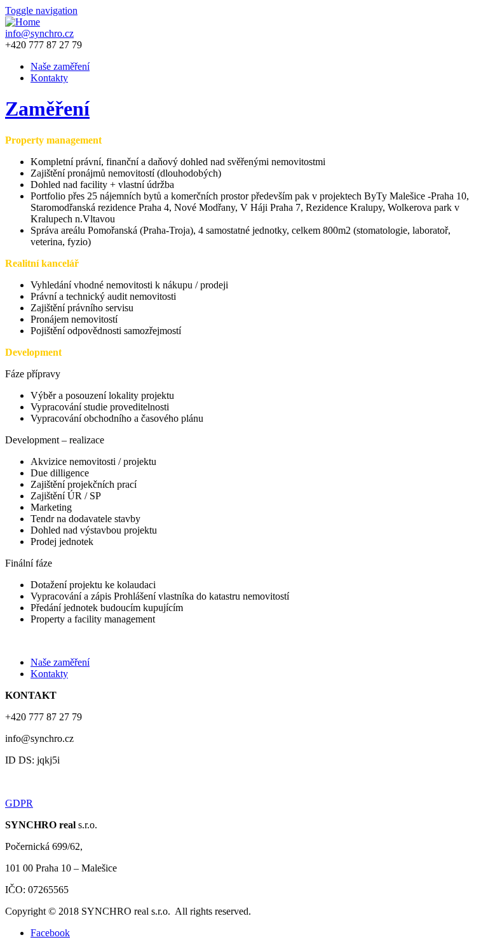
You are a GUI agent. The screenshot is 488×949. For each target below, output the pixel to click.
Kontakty (49, 77)
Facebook (50, 932)
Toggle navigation (41, 10)
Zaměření (47, 108)
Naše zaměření (60, 66)
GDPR (19, 803)
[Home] (22, 22)
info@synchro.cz (39, 33)
